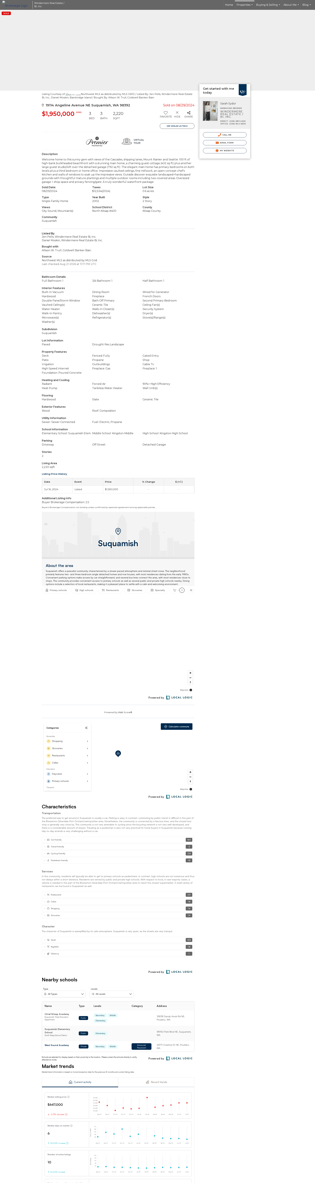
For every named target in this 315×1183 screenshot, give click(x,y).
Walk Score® (125, 712)
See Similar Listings (177, 126)
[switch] (165, 116)
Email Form (226, 143)
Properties (245, 6)
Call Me (227, 135)
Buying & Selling (268, 6)
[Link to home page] (16, 5)
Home (229, 4)
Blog (307, 6)
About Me (292, 6)
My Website (226, 150)
